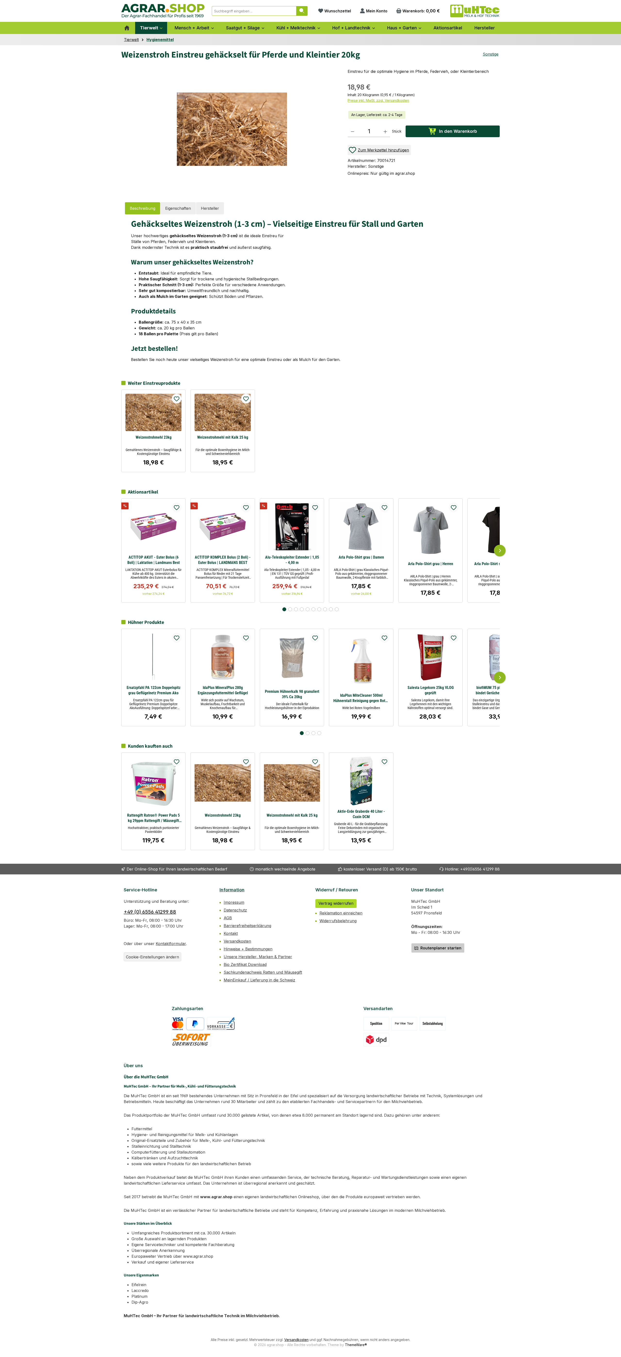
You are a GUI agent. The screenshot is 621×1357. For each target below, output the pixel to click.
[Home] (126, 28)
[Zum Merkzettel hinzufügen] (176, 398)
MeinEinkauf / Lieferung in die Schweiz (259, 980)
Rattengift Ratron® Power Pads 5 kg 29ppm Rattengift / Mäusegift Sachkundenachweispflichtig (153, 818)
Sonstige (490, 54)
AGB (228, 917)
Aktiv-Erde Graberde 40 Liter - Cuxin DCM (361, 814)
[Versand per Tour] (404, 1023)
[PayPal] (195, 1023)
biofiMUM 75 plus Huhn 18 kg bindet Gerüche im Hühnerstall (499, 690)
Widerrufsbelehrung (338, 920)
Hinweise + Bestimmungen (248, 949)
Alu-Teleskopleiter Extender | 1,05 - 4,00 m (292, 560)
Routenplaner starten (440, 948)
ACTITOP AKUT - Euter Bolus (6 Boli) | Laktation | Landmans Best (153, 560)
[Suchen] (302, 11)
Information (232, 889)
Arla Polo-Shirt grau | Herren (430, 563)
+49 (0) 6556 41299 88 (150, 912)
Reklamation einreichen (340, 913)
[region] (229, 128)
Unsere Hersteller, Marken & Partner (258, 956)
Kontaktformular (171, 943)
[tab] (142, 208)
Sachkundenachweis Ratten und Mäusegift (263, 972)
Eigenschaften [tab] (178, 208)
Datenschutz (235, 910)
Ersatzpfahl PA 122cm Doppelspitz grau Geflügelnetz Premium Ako (153, 690)
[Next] (500, 550)
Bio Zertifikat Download (245, 964)
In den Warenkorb (458, 131)
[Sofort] (191, 1039)
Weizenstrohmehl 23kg (154, 437)
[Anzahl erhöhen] (385, 131)
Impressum (234, 902)
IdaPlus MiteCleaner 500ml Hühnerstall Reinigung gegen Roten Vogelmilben (361, 698)
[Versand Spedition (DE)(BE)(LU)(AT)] (376, 1023)
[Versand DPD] (376, 1039)
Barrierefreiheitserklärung (247, 925)
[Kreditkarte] (178, 1023)
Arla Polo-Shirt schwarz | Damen (499, 563)
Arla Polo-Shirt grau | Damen (361, 557)
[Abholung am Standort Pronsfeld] (433, 1023)
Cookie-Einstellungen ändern (152, 957)
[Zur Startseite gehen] (162, 11)
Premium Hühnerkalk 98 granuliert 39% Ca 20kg (292, 694)
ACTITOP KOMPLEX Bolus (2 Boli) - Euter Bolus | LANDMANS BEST (223, 560)
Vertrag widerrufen (336, 903)
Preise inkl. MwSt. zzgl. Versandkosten (378, 100)
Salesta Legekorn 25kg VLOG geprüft (431, 690)
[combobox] (254, 11)
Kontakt (231, 933)
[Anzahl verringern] (353, 131)
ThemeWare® (356, 1345)
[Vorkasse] (221, 1023)
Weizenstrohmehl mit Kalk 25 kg (222, 437)
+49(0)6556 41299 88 (480, 869)
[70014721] (232, 129)
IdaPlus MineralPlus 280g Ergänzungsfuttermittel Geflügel (223, 690)
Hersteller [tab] (210, 208)
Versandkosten (237, 941)
